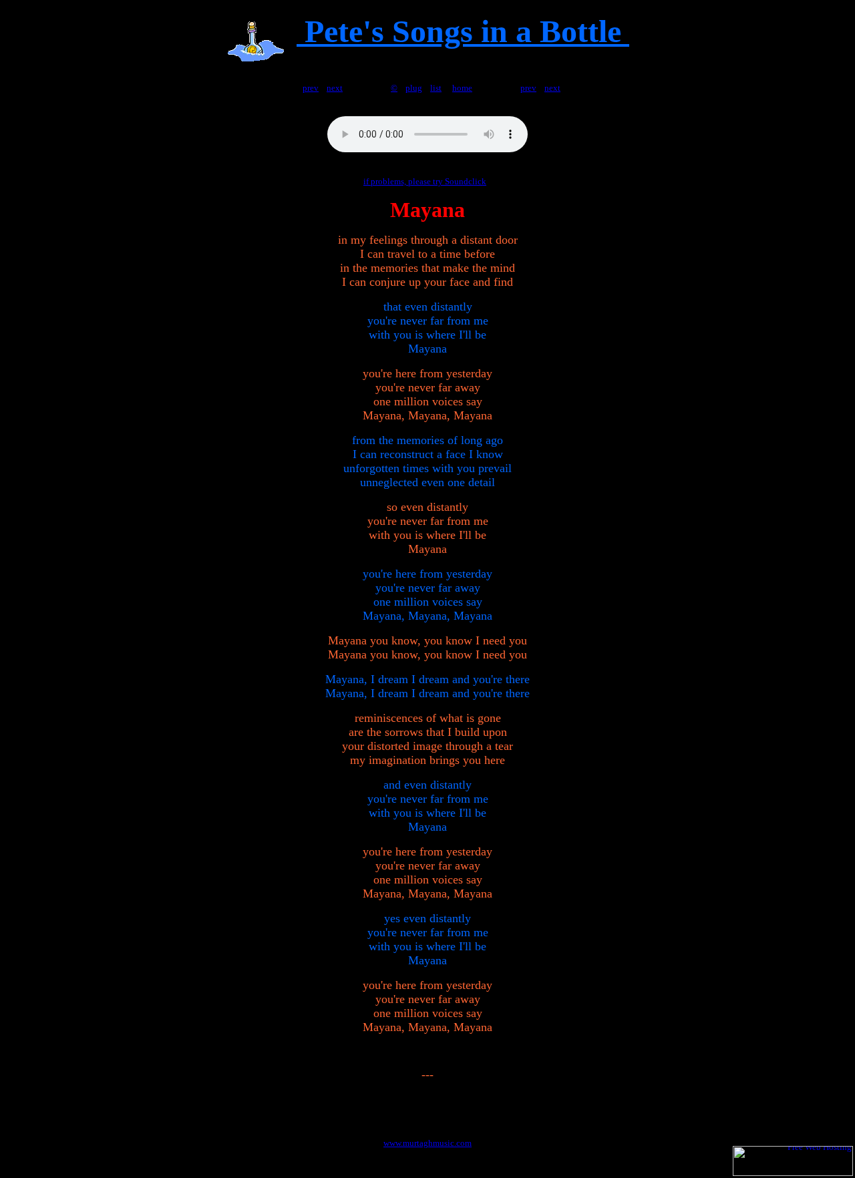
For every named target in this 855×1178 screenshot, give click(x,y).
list (436, 88)
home (462, 88)
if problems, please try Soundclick (424, 181)
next (335, 88)
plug (413, 88)
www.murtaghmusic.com (427, 1143)
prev (311, 88)
